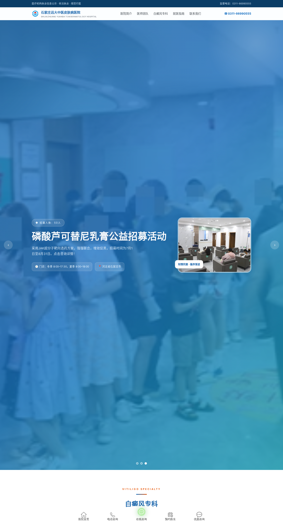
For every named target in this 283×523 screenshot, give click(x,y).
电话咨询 (112, 519)
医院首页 (83, 519)
